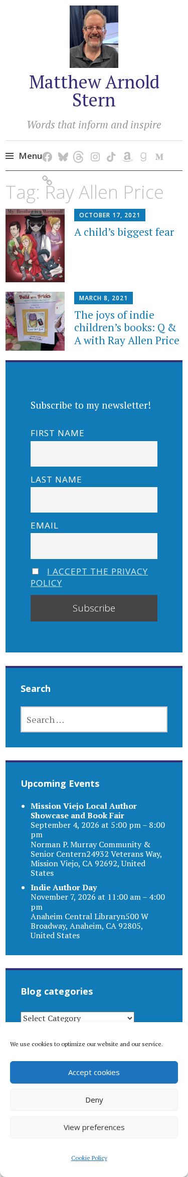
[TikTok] (109, 146)
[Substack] (45, 170)
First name (58, 433)
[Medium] (157, 146)
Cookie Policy (89, 1158)
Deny (94, 1100)
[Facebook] (45, 146)
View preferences (94, 1127)
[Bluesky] (61, 146)
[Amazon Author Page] (125, 146)
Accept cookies (94, 1072)
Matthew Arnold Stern (94, 90)
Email (45, 525)
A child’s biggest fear (124, 232)
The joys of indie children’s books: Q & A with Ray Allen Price (126, 327)
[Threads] (77, 146)
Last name (56, 479)
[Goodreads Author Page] (141, 146)
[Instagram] (93, 146)
